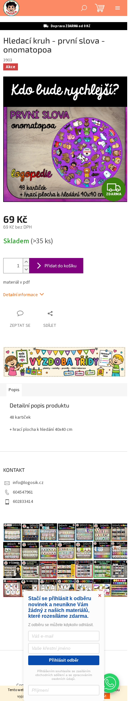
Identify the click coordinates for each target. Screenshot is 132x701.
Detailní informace (20, 295)
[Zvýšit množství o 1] (26, 262)
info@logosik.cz (28, 482)
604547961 (23, 492)
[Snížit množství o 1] (26, 269)
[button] (109, 683)
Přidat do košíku (61, 265)
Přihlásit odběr (63, 660)
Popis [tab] (14, 390)
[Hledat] (84, 8)
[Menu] (117, 8)
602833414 (23, 501)
